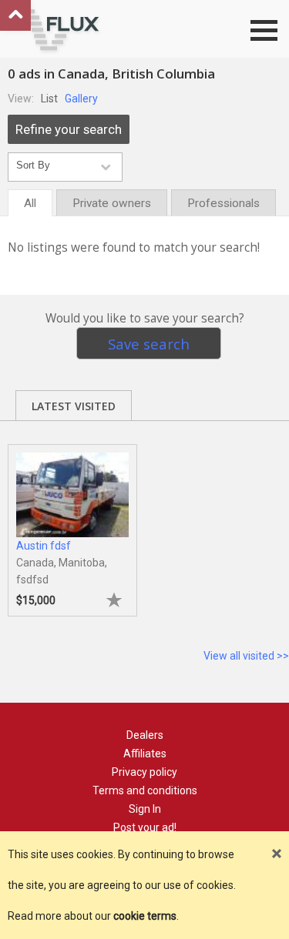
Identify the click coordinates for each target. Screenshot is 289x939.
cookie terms (144, 916)
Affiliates (144, 753)
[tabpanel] (72, 522)
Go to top (15, 15)
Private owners (111, 203)
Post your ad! (144, 827)
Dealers (144, 735)
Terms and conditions (144, 790)
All (30, 203)
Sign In (145, 809)
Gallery (81, 98)
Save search (149, 343)
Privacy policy (144, 772)
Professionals (223, 203)
